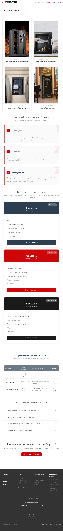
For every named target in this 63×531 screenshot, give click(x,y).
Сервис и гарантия (23, 485)
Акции (4, 481)
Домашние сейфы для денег (46, 61)
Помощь (21, 474)
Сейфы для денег (54, 482)
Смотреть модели (31, 242)
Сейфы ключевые (54, 484)
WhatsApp (33, 515)
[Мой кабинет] (43, 2)
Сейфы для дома (53, 479)
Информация (39, 474)
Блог (35, 478)
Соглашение (21, 487)
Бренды (5, 478)
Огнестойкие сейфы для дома (17, 61)
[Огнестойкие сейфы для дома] (17, 39)
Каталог (5, 474)
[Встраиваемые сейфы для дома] (17, 85)
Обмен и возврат (22, 482)
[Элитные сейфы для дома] (46, 85)
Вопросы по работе (39, 480)
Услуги (4, 484)
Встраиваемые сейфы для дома (17, 108)
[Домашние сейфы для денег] (46, 39)
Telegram (29, 515)
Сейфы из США (53, 490)
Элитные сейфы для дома (46, 108)
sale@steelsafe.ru (32, 502)
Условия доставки (23, 478)
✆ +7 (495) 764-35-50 (31, 454)
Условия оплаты (22, 480)
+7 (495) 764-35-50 (32, 499)
